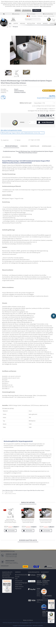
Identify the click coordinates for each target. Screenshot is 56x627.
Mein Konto (34, 16)
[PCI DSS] (44, 594)
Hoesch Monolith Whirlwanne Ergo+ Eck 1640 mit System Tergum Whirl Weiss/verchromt (10, 521)
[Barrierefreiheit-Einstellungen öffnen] (53, 316)
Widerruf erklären (28, 620)
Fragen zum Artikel (35, 140)
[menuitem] (13, 19)
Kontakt (45, 16)
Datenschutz (18, 584)
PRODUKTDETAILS (11, 146)
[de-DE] (27, 16)
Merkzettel (40, 16)
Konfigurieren (36, 10)
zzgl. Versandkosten (50, 117)
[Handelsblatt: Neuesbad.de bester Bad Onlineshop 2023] (8, 586)
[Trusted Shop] (44, 579)
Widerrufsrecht (19, 586)
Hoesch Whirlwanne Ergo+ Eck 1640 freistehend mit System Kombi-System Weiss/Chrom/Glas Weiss (28, 521)
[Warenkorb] (53, 19)
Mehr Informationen (45, 6)
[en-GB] (29, 16)
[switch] (51, 621)
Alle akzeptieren (27, 10)
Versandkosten (25, 622)
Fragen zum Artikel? (9, 492)
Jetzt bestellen (11, 530)
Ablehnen (17, 10)
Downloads (46, 146)
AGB (16, 578)
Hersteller (34, 146)
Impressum (18, 588)
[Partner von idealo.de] (44, 610)
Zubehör (23, 146)
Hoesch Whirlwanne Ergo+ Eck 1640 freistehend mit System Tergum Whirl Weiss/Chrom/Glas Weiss (45, 521)
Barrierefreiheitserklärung (21, 575)
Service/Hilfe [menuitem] (51, 16)
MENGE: (22, 122)
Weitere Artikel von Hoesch (10, 493)
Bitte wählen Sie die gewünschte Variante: (11, 130)
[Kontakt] (2, 563)
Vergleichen (6, 140)
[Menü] (54, 612)
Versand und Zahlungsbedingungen (21, 581)
